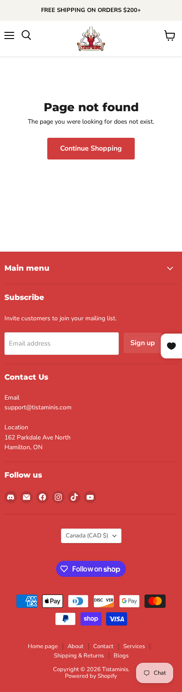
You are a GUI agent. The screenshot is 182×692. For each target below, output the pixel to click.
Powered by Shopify (91, 676)
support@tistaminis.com (38, 407)
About (75, 646)
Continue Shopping (91, 148)
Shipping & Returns (79, 656)
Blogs (121, 656)
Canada (87, 536)
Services (134, 646)
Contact (103, 646)
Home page (43, 646)
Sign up (142, 343)
